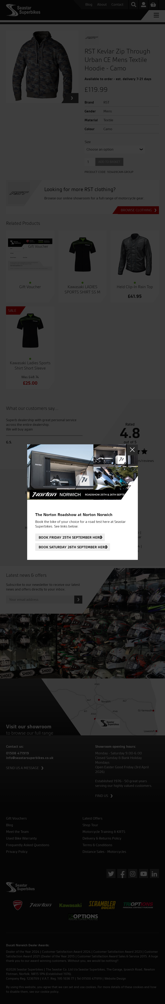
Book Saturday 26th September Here (73, 547)
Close (132, 449)
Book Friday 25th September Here (70, 537)
